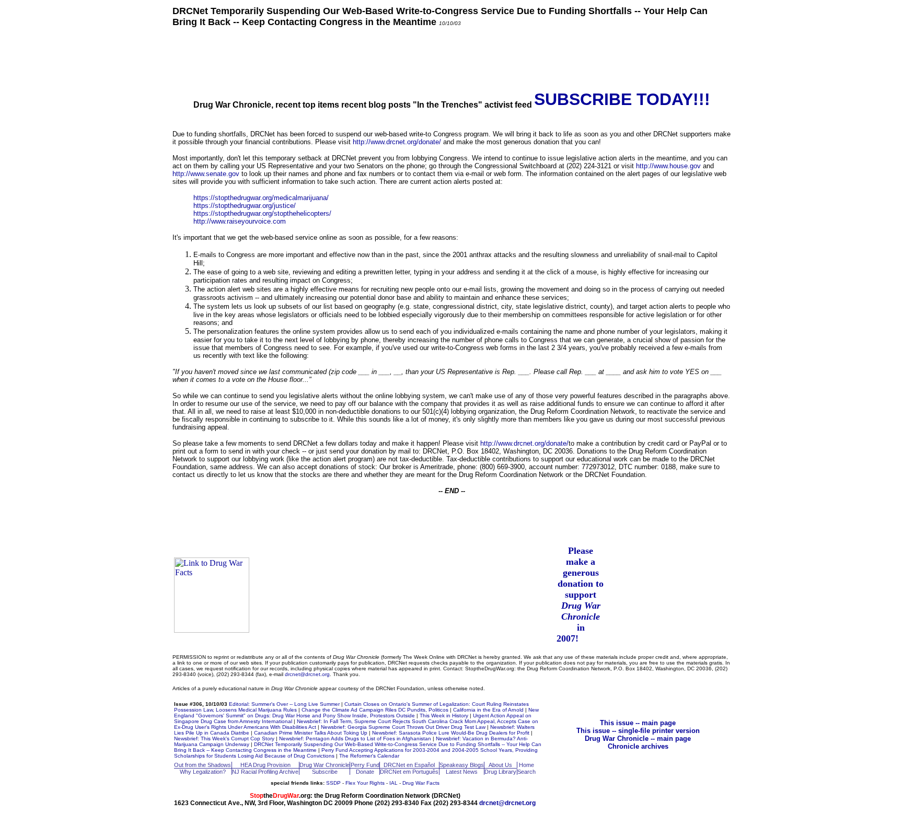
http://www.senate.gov (205, 174)
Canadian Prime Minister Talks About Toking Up (310, 733)
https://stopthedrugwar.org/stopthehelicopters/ (262, 213)
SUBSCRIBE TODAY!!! (622, 99)
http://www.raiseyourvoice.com (239, 221)
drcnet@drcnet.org (307, 674)
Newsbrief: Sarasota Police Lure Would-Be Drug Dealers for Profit (450, 733)
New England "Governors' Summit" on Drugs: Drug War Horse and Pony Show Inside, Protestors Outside (356, 712)
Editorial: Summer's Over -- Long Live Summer (284, 704)
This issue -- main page (638, 723)
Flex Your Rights (365, 783)
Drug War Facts (420, 783)
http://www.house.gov (668, 166)
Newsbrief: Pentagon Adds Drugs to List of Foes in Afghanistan (355, 738)
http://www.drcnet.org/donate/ (397, 142)
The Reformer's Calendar (369, 756)
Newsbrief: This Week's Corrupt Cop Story (224, 738)
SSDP (333, 783)
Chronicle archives (638, 746)
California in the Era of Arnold (488, 710)
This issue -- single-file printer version (638, 731)
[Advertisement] (451, 58)
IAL (393, 783)
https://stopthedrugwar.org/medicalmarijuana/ (261, 198)
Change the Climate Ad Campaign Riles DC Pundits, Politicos (375, 710)
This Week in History (444, 715)
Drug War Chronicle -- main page (638, 738)
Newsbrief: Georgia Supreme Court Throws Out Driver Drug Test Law (403, 727)
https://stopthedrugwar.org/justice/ (244, 206)
